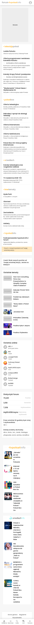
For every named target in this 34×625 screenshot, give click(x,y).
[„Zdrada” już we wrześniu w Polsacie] (8, 455)
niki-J (10, 346)
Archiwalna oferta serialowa (16, 63)
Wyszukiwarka (17, 618)
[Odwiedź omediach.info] (16, 518)
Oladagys (24, 432)
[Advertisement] (17, 25)
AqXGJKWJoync (14, 367)
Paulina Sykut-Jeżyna (21, 326)
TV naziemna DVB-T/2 (12, 178)
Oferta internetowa (11, 125)
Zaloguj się (4, 623)
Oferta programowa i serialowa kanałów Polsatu (16, 59)
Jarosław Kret (18, 312)
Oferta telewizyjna (11, 104)
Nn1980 (10, 383)
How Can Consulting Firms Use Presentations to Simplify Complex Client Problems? (21, 281)
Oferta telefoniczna (11, 134)
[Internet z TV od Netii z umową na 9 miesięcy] (8, 469)
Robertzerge (13, 378)
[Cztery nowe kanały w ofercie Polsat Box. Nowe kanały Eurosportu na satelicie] (8, 583)
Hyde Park (7, 194)
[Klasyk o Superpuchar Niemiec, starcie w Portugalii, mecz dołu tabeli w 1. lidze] (8, 525)
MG (9, 352)
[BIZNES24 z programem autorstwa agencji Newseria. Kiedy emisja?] (8, 565)
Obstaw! (7, 201)
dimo (5, 432)
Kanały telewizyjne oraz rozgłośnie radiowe (13, 166)
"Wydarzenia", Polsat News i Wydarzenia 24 (14, 89)
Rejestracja (10, 623)
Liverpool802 (13, 373)
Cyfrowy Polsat (14, 362)
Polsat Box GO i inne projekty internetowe (15, 144)
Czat (23, 623)
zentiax (19, 435)
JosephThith (13, 357)
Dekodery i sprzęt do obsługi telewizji (15, 114)
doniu (10, 432)
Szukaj (17, 623)
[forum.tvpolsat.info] (11, 3)
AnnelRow (25, 435)
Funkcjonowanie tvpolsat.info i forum (16, 239)
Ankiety (6, 223)
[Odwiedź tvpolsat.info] (17, 447)
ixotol (14, 435)
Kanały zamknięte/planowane (16, 77)
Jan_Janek (16, 432)
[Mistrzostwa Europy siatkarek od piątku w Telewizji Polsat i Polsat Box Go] (8, 496)
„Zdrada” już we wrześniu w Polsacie (16, 457)
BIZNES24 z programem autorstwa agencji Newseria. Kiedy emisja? (18, 569)
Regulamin (22, 615)
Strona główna (12, 615)
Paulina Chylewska (20, 333)
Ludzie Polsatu (9, 51)
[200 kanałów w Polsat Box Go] (8, 485)
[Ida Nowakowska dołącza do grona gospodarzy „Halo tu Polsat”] (8, 546)
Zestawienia (8, 212)
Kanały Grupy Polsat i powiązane (17, 74)
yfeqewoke (7, 435)
